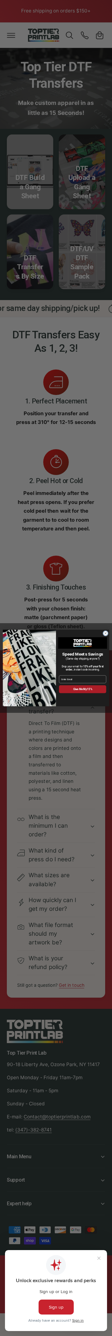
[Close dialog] (105, 633)
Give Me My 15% (82, 689)
